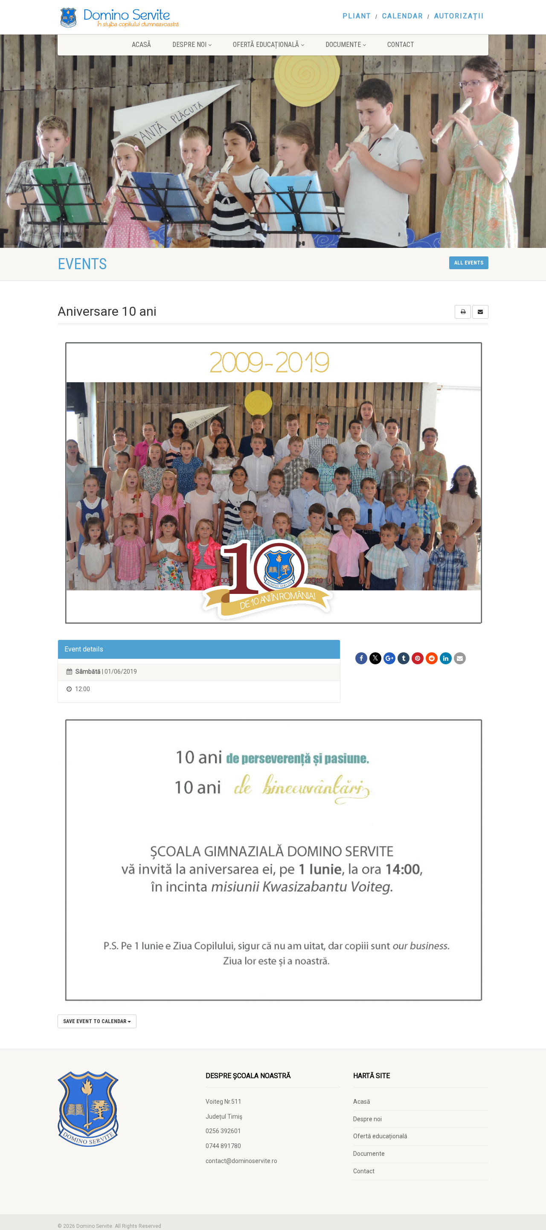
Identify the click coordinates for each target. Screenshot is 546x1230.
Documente (343, 45)
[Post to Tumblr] (404, 658)
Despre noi (189, 45)
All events (468, 263)
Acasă (141, 45)
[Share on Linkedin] (446, 658)
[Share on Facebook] (361, 658)
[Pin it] (418, 658)
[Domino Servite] (125, 17)
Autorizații (459, 16)
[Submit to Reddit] (432, 658)
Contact (400, 45)
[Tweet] (375, 658)
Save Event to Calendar (95, 1021)
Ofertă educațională (266, 45)
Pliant (357, 16)
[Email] (460, 658)
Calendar (402, 16)
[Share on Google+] (389, 658)
